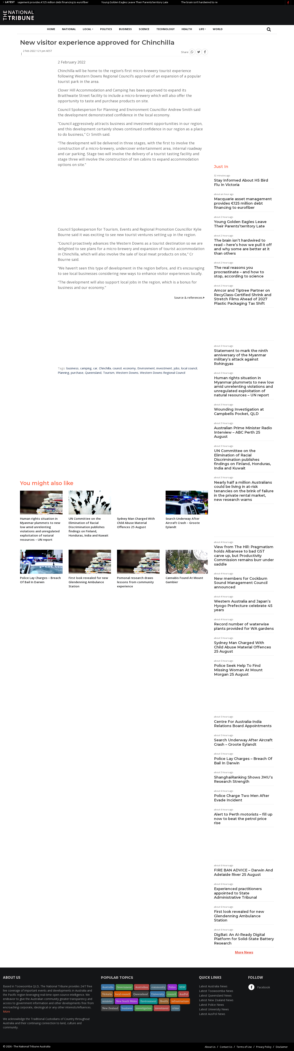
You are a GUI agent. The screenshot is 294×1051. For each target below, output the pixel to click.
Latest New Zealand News (216, 1000)
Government (124, 987)
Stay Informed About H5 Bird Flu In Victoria (241, 182)
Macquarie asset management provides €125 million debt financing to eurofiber (243, 203)
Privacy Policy (263, 1047)
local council (189, 368)
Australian (141, 987)
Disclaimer (282, 1047)
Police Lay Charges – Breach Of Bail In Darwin (243, 761)
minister (107, 1001)
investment (164, 368)
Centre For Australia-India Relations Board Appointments (243, 723)
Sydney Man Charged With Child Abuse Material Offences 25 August (242, 647)
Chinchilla (105, 368)
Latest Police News (211, 1005)
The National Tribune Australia (32, 1046)
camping (86, 368)
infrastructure (180, 1001)
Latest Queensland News (215, 995)
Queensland (93, 373)
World (218, 29)
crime (175, 1008)
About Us (210, 1047)
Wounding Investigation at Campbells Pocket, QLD (239, 411)
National (69, 29)
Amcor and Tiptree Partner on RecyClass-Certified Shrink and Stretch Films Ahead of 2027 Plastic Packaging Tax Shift (242, 297)
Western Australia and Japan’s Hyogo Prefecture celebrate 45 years (243, 605)
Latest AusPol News (212, 1014)
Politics (106, 29)
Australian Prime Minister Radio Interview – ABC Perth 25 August (243, 432)
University (157, 994)
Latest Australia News (213, 986)
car (95, 368)
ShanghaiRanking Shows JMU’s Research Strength (243, 779)
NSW (182, 987)
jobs (177, 368)
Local (87, 29)
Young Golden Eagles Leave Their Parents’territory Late (117, 2)
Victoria (107, 994)
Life (201, 29)
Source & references (188, 297)
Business (125, 29)
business (72, 368)
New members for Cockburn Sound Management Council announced (241, 582)
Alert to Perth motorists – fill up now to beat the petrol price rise (243, 818)
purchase (77, 373)
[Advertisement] (218, 15)
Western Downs (127, 373)
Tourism (108, 373)
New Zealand (110, 1008)
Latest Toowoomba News (216, 991)
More (6, 1011)
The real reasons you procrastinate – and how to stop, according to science (239, 271)
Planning (63, 373)
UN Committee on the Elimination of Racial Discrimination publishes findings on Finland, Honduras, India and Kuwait (242, 459)
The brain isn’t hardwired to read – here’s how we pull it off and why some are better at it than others (243, 247)
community (158, 987)
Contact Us (226, 1047)
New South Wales (126, 1001)
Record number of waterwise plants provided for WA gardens (244, 626)
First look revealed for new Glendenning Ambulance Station (239, 915)
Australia (107, 987)
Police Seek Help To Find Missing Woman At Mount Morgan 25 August (238, 669)
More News (244, 952)
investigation (143, 1008)
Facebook (263, 987)
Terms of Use (244, 1047)
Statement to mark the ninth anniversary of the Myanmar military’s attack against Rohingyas (241, 357)
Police (172, 987)
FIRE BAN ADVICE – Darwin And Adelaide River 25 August (243, 872)
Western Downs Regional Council (162, 373)
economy (129, 368)
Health (187, 29)
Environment (146, 368)
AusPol (183, 994)
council (117, 368)
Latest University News (214, 1009)
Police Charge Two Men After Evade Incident (241, 798)
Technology (165, 29)
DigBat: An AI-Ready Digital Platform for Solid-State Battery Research (244, 938)
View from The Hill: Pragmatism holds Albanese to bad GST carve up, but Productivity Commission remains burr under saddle (244, 555)
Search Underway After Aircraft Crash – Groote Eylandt (243, 742)
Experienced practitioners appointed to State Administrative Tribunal (238, 893)
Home (51, 29)
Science (144, 29)
